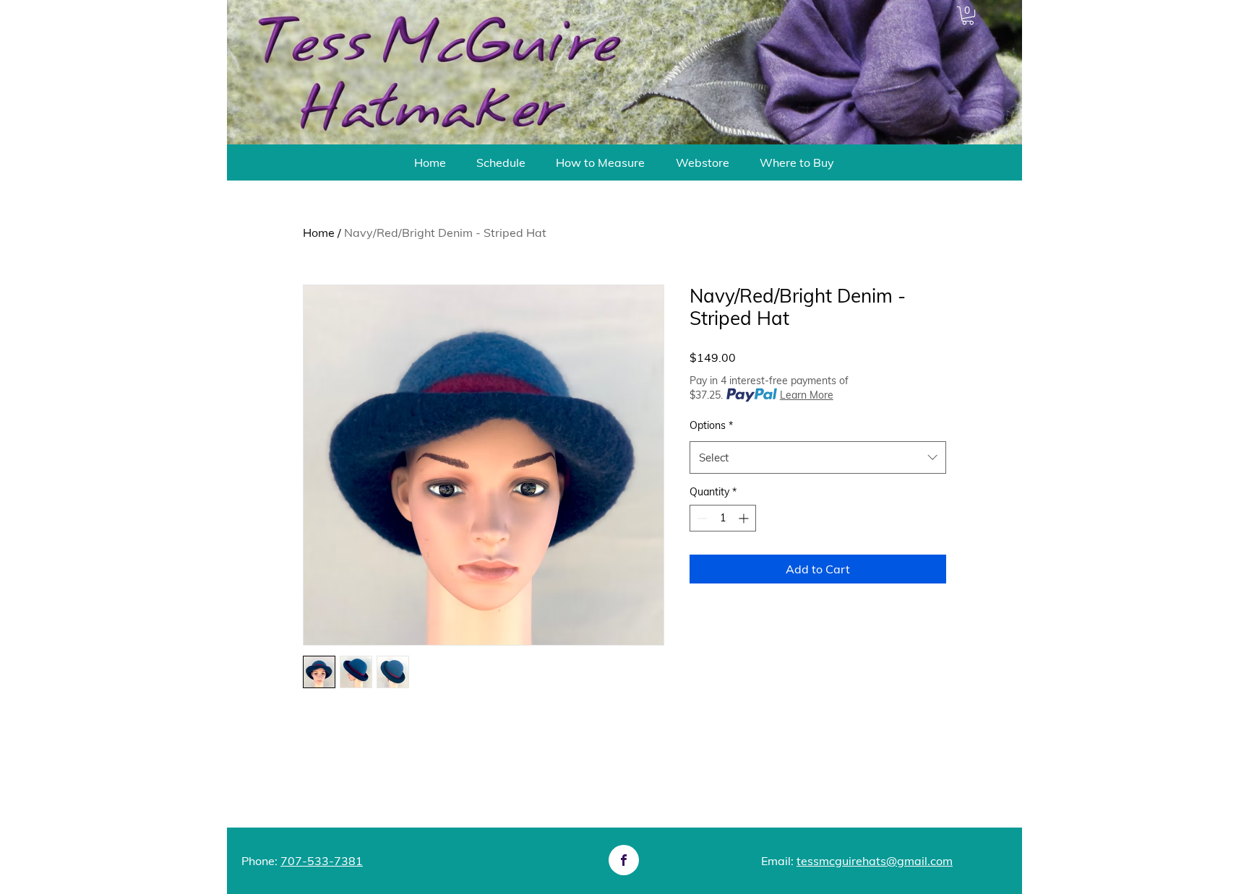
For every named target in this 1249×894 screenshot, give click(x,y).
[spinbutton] (723, 518)
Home (319, 232)
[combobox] (818, 457)
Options (711, 425)
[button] (968, 15)
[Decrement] (701, 518)
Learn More (806, 395)
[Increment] (745, 518)
